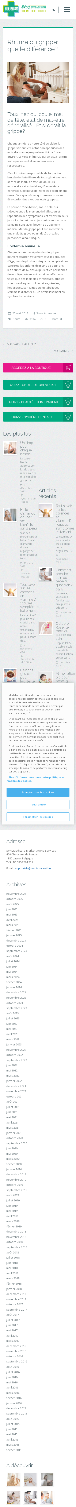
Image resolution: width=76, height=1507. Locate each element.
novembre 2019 (16, 1180)
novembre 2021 (16, 1091)
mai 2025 (12, 914)
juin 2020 (12, 1148)
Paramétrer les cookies (38, 816)
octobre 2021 (14, 1096)
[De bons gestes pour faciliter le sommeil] (10, 675)
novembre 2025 (16, 894)
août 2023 (12, 1013)
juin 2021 (12, 1112)
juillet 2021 (13, 1107)
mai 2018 (12, 1268)
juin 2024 (12, 966)
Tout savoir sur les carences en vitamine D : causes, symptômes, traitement (30, 598)
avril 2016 (12, 1387)
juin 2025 (12, 909)
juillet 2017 (13, 1320)
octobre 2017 (14, 1304)
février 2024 (14, 982)
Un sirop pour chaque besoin (26, 448)
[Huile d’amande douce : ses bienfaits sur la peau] (10, 515)
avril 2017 (12, 1335)
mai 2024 (12, 971)
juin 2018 (12, 1263)
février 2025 (14, 930)
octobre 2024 (14, 945)
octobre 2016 (14, 1356)
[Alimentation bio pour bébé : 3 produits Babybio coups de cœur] (46, 678)
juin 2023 (12, 1024)
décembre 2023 (16, 992)
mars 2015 (12, 1444)
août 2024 (12, 956)
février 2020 (14, 1164)
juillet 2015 (13, 1424)
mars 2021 (12, 1127)
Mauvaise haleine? (21, 344)
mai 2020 (12, 1153)
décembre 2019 (16, 1174)
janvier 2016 (14, 1403)
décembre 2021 (16, 1086)
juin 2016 (12, 1377)
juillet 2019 (13, 1200)
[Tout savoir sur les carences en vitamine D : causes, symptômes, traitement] (10, 590)
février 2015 (14, 1450)
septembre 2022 (16, 1060)
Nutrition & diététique (27, 660)
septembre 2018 (16, 1247)
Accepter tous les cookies (38, 792)
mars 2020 (12, 1159)
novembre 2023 (16, 998)
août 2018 (12, 1252)
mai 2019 (12, 1211)
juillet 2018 (13, 1257)
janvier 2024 (14, 987)
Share (54, 319)
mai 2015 (12, 1434)
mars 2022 (12, 1075)
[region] (38, 753)
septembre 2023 (16, 1008)
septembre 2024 (16, 951)
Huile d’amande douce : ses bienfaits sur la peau (28, 519)
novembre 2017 (16, 1299)
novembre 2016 (16, 1351)
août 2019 (12, 1195)
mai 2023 (12, 1029)
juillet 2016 (13, 1372)
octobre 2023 (14, 1003)
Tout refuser (38, 804)
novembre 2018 (16, 1237)
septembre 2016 (16, 1361)
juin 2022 (12, 1065)
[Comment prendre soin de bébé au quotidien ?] (46, 574)
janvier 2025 (14, 935)
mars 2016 (12, 1393)
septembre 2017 (16, 1309)
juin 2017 (12, 1325)
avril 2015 (12, 1439)
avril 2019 (12, 1216)
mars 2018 (12, 1278)
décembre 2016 (16, 1346)
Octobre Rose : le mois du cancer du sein (63, 631)
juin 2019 (12, 1206)
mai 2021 (12, 1117)
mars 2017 (12, 1341)
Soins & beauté (46, 313)
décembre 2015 (16, 1408)
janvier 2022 (14, 1081)
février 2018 (14, 1283)
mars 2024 (12, 977)
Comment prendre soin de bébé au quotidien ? (64, 577)
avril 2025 (12, 920)
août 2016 (12, 1367)
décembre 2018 (16, 1231)
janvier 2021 (14, 1133)
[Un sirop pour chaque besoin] (10, 448)
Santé (16, 319)
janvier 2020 (14, 1169)
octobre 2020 (14, 1138)
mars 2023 (12, 1039)
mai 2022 (12, 1070)
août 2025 (12, 904)
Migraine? (62, 351)
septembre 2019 (16, 1190)
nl (53, 9)
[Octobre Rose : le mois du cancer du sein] (46, 628)
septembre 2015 (16, 1413)
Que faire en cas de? (28, 500)
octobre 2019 (14, 1185)
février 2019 (14, 1226)
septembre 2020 (16, 1143)
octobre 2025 (14, 899)
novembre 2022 (16, 1050)
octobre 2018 (14, 1242)
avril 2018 (12, 1273)
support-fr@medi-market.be (33, 868)
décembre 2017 (16, 1294)
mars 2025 (12, 925)
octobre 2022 (14, 1055)
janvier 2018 (14, 1289)
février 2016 (14, 1398)
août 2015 (12, 1419)
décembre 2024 (16, 940)
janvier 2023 (14, 1044)
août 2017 (12, 1315)
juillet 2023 (13, 1018)
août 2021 (12, 1101)
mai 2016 (12, 1382)
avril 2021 (12, 1122)
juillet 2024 (13, 961)
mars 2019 (12, 1221)
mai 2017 (12, 1330)
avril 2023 (12, 1034)
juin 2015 (12, 1429)
